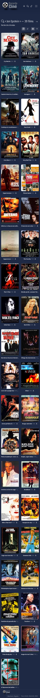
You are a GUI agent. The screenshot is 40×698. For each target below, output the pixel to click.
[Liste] (37, 28)
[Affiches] (33, 28)
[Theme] (24, 6)
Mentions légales (13, 696)
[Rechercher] (27, 6)
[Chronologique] (23, 28)
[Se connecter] (31, 6)
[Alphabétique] (27, 28)
